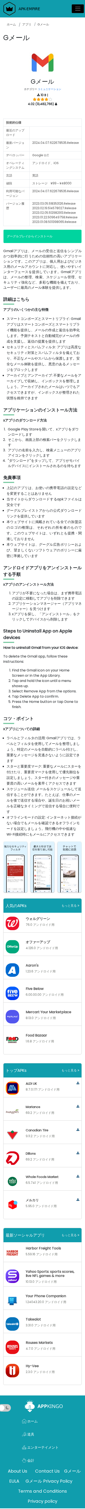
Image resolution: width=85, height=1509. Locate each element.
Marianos (33, 1107)
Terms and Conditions (42, 1491)
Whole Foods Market (42, 1176)
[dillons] (77, 1153)
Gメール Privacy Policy (49, 1481)
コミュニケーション (49, 89)
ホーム (11, 24)
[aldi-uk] (77, 1083)
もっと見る (69, 905)
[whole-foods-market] (77, 1176)
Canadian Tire (37, 1130)
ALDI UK (31, 1083)
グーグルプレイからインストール (30, 236)
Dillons (31, 1153)
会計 (30, 1460)
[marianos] (77, 1106)
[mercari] (77, 1200)
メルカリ (32, 1200)
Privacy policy (42, 1501)
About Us (17, 1471)
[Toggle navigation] (78, 8)
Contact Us (47, 1471)
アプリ (26, 24)
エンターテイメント (42, 1447)
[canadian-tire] (77, 1130)
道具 (30, 1434)
